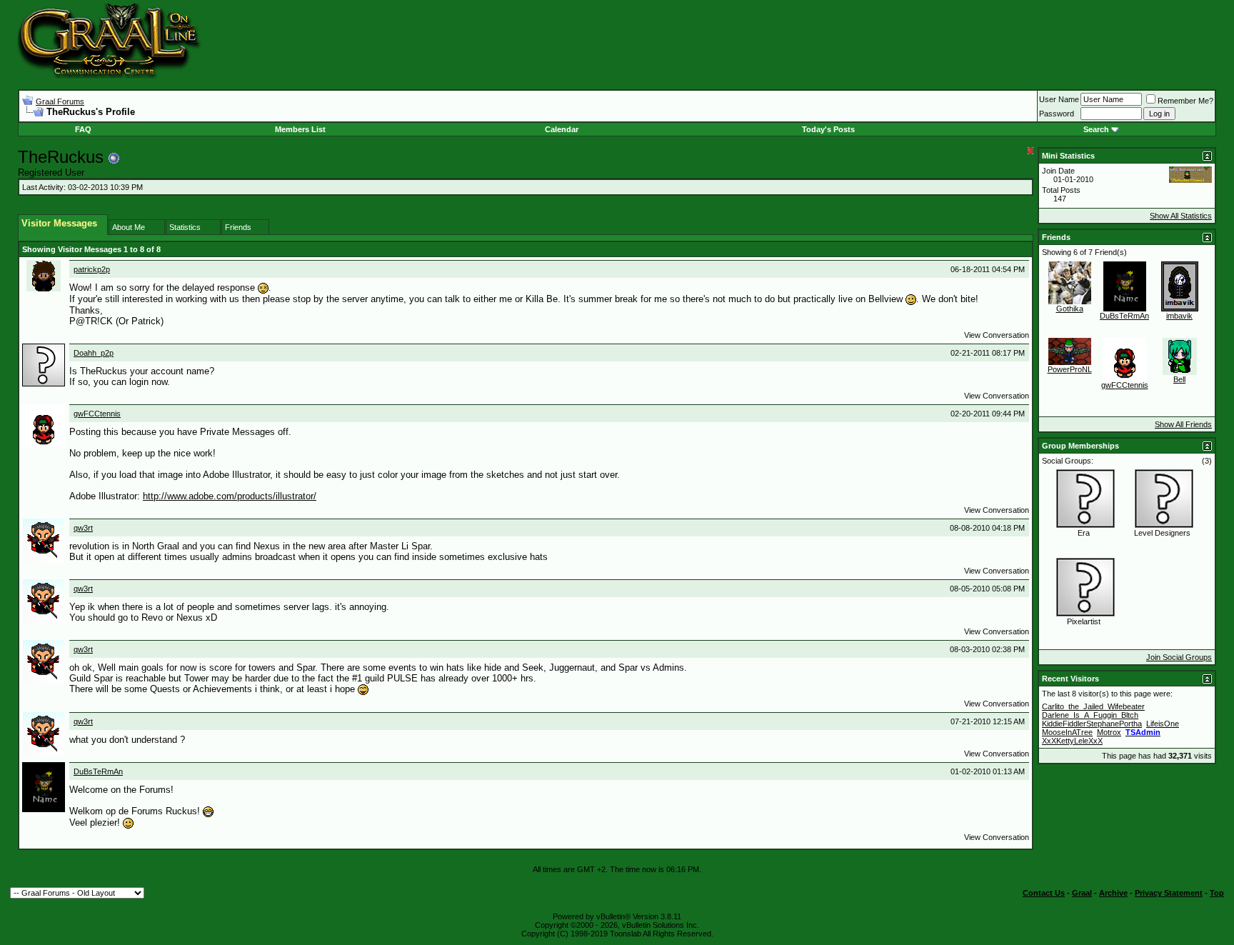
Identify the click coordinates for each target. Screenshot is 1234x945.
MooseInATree (1067, 732)
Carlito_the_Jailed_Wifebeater (1093, 706)
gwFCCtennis (97, 413)
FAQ (83, 129)
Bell (1179, 379)
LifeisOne (1162, 723)
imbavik (1179, 315)
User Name (1059, 99)
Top (1217, 893)
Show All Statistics (1181, 215)
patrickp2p (92, 269)
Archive (1113, 893)
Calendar (561, 129)
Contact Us (1044, 893)
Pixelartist (1083, 621)
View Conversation (996, 335)
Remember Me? (1185, 100)
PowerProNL (1070, 369)
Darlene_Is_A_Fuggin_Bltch (1090, 715)
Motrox (1109, 732)
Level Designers (1162, 533)
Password (1056, 113)
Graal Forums (60, 101)
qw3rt (83, 528)
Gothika (1069, 308)
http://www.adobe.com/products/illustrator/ (229, 496)
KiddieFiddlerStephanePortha (1092, 723)
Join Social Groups (1179, 657)
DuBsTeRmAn (98, 771)
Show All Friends (1183, 424)
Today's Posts (828, 129)
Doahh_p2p (94, 353)
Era (1084, 533)
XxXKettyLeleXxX (1072, 740)
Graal (1082, 893)
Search (1096, 129)
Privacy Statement (1169, 893)
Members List (300, 129)
